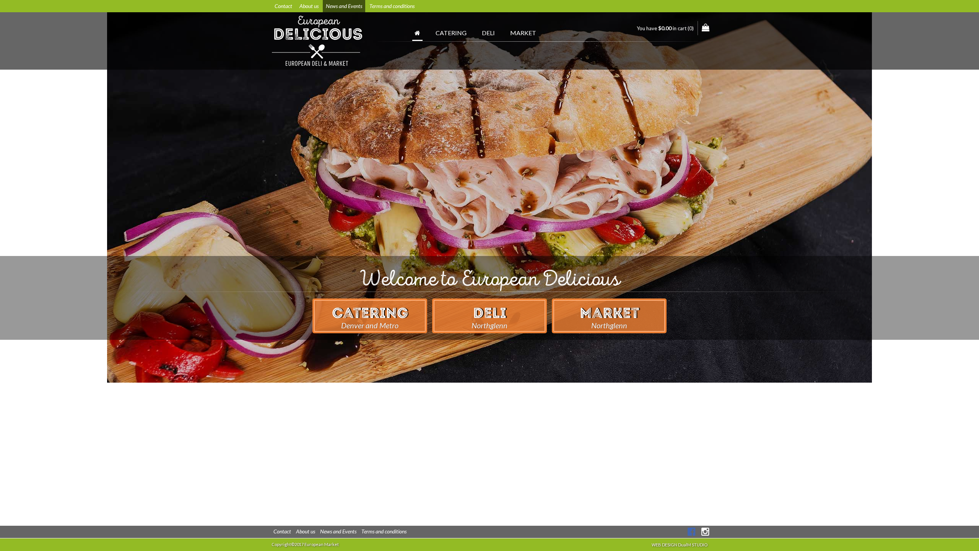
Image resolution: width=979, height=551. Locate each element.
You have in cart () (665, 28)
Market (523, 32)
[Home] (417, 35)
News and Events (344, 6)
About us (309, 6)
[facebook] (692, 531)
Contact (283, 6)
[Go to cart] (705, 27)
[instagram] (705, 531)
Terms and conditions (392, 6)
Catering (451, 32)
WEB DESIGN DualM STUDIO (679, 544)
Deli (488, 32)
